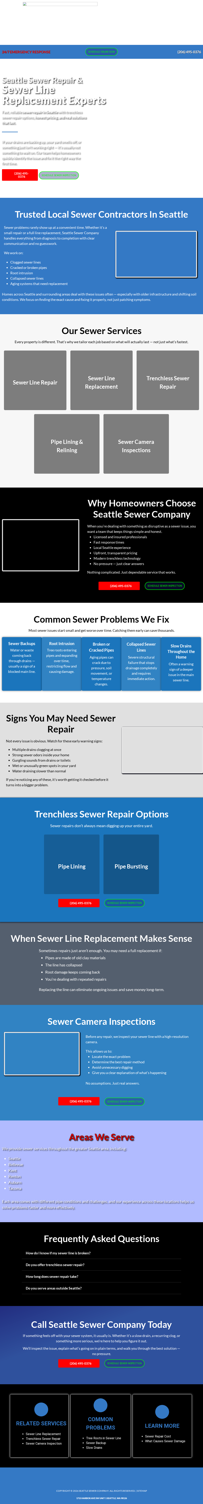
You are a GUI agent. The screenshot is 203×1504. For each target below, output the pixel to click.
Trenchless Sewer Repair (43, 1439)
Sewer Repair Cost (158, 1436)
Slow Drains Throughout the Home (181, 651)
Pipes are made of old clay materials (75, 957)
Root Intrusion (61, 643)
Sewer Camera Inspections (101, 1021)
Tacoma (14, 1188)
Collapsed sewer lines (27, 278)
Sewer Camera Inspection (44, 1443)
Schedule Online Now (101, 51)
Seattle (14, 1158)
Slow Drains (94, 1448)
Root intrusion (21, 273)
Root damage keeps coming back (72, 972)
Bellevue (15, 1164)
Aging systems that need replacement (39, 283)
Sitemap (142, 1490)
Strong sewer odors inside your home (40, 755)
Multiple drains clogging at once (36, 749)
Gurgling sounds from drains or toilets (41, 760)
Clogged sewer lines (25, 262)
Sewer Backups (21, 643)
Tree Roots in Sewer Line (103, 1438)
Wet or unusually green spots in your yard (44, 765)
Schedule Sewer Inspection (59, 175)
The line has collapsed (63, 964)
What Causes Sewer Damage (165, 1441)
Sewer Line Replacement (43, 1434)
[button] (132, 22)
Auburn (14, 1182)
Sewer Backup (96, 1443)
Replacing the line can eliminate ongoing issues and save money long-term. (101, 989)
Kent (12, 1170)
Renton (14, 1176)
